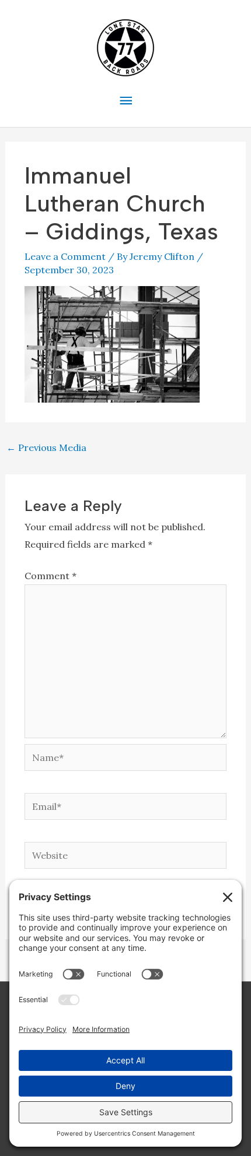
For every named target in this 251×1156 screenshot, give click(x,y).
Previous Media (46, 447)
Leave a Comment (65, 256)
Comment (50, 575)
